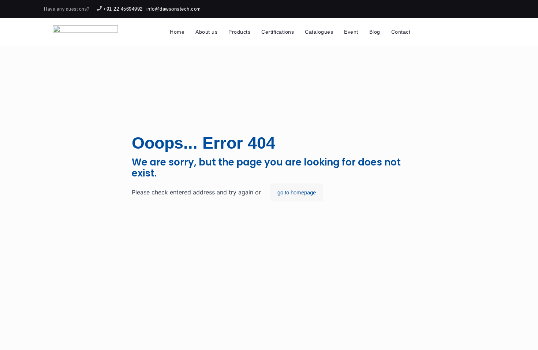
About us (206, 32)
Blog (374, 32)
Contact (401, 32)
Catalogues (319, 32)
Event (351, 32)
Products (239, 32)
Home (177, 32)
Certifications (277, 32)
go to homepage (296, 192)
